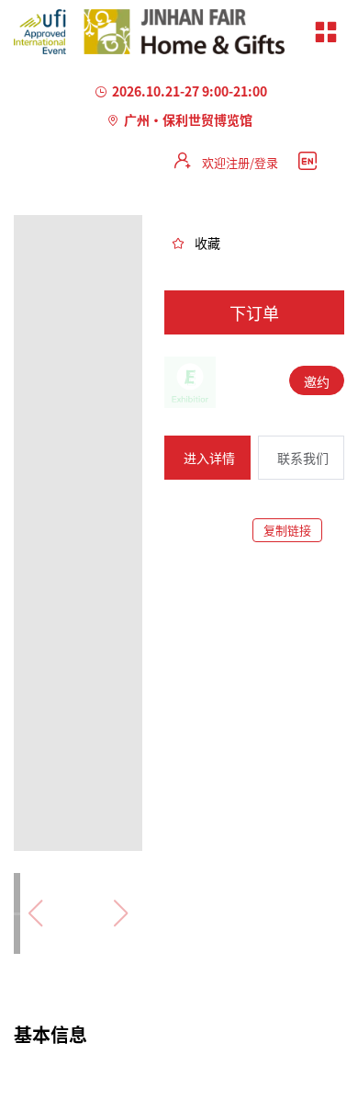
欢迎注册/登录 (240, 162)
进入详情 (209, 457)
